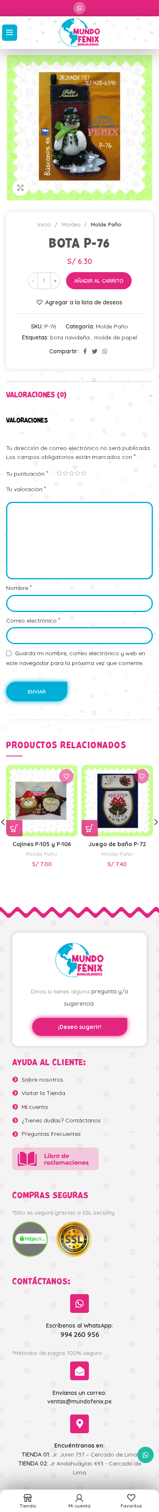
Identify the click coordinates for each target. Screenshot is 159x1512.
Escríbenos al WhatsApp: (79, 1325)
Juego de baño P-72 (117, 844)
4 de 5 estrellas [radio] (78, 473)
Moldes (72, 224)
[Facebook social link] (85, 351)
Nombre (19, 587)
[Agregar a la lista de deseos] (66, 776)
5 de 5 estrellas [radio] (84, 473)
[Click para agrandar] (20, 188)
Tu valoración (26, 489)
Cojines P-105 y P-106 (42, 844)
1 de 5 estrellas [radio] (59, 473)
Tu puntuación (27, 473)
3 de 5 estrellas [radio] (71, 473)
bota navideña (70, 337)
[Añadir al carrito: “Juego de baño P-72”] (90, 828)
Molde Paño (106, 224)
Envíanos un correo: (79, 1393)
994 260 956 (79, 1334)
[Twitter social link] (94, 351)
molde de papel (115, 337)
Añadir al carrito (99, 280)
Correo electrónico (33, 620)
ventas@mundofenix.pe (79, 1401)
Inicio (45, 224)
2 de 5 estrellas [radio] (65, 473)
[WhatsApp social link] (79, 8)
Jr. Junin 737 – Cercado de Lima (79, 1454)
